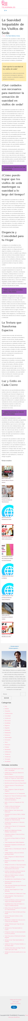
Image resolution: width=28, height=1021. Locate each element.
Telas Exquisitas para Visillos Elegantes (14, 842)
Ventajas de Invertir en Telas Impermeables (15, 864)
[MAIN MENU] (6, 10)
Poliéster (7, 747)
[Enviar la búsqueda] (23, 694)
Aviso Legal (16, 1001)
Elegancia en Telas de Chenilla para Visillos (15, 796)
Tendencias (8, 756)
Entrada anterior (14, 646)
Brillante (7, 708)
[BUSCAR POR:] (14, 694)
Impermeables (8, 737)
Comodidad (7, 716)
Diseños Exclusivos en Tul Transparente (15, 793)
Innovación (7, 739)
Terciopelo (7, 759)
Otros (3, 36)
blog (6, 706)
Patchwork (7, 744)
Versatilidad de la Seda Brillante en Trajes (15, 879)
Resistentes (7, 749)
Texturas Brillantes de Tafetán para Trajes (15, 893)
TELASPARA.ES (8, 7)
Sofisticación (8, 752)
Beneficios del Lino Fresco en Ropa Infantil (15, 783)
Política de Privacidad (15, 999)
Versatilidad (7, 761)
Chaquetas (7, 711)
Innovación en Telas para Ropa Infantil (14, 780)
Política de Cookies (16, 1003)
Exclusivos (7, 735)
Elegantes (7, 728)
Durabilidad (7, 723)
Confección (8, 718)
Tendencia (7, 754)
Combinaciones (9, 713)
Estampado (7, 730)
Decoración (8, 720)
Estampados (8, 732)
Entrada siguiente (14, 648)
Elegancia (7, 725)
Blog (14, 1007)
